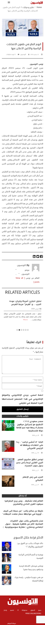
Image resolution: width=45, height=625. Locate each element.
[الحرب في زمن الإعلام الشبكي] (8, 482)
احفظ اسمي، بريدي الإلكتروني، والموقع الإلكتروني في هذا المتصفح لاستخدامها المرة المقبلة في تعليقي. (22, 399)
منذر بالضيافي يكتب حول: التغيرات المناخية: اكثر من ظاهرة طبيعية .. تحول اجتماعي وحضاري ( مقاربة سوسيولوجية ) (23, 524)
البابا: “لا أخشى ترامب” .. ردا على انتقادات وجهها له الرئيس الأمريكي (29, 445)
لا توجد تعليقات (11, 54)
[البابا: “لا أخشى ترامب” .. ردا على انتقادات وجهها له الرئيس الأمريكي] (8, 447)
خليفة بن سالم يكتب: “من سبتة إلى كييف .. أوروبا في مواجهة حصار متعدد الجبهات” (22, 512)
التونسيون (23, 54)
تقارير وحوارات (28, 7)
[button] (8, 2)
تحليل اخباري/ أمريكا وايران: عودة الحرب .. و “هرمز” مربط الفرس (25, 302)
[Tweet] (38, 256)
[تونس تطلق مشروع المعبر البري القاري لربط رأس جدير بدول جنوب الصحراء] (8, 464)
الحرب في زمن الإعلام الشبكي (33, 478)
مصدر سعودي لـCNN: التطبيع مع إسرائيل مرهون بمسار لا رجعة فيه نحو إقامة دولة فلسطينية (29, 426)
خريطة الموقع (12, 623)
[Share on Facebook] (41, 256)
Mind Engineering (33, 613)
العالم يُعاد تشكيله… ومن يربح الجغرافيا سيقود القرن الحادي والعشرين (24, 502)
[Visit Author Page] (35, 271)
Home (39, 7)
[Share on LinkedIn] (34, 256)
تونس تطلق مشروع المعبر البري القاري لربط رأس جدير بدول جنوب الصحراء (29, 463)
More (25, 320)
